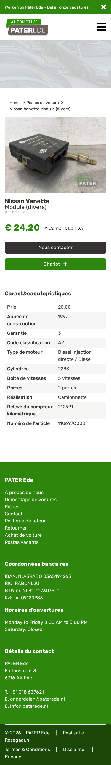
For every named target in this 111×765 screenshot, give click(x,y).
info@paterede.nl (29, 706)
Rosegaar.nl (17, 740)
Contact (13, 514)
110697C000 (71, 423)
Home (15, 102)
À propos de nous (24, 492)
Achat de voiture (23, 535)
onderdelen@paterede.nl (37, 699)
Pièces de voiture (42, 102)
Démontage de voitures (31, 499)
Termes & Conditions (27, 749)
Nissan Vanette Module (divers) (39, 108)
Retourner (16, 528)
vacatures (79, 7)
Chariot (52, 264)
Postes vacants (21, 542)
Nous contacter (55, 247)
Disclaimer (74, 749)
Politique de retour (25, 521)
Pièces (12, 506)
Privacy (13, 756)
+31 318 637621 (26, 692)
